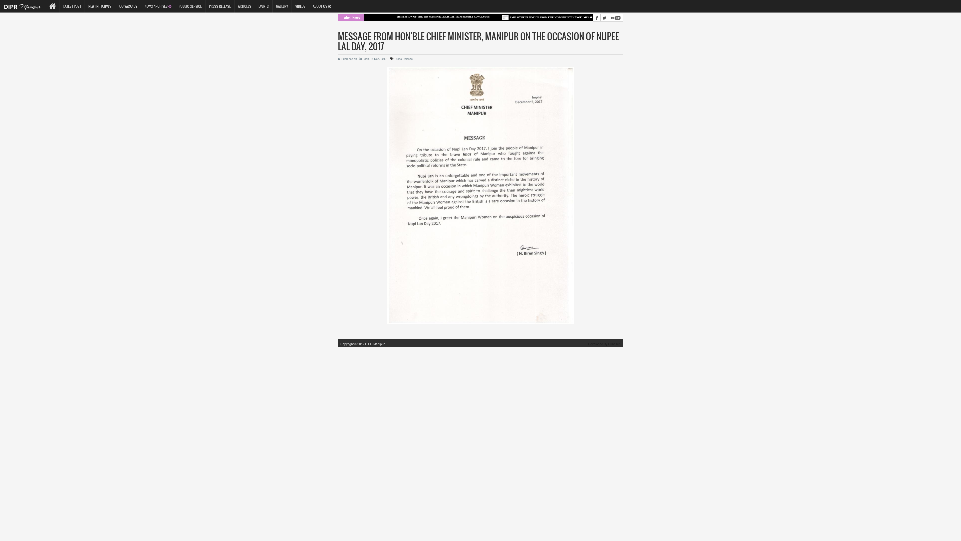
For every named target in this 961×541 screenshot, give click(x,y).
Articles (244, 6)
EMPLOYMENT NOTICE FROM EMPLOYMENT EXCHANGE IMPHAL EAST (533, 17)
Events (264, 6)
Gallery (282, 6)
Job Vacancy (128, 6)
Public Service (190, 6)
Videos (300, 6)
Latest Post (72, 6)
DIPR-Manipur (374, 344)
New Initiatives (99, 6)
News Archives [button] (156, 6)
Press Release (220, 6)
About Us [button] (320, 6)
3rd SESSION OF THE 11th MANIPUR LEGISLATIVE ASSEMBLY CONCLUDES (421, 16)
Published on (349, 59)
